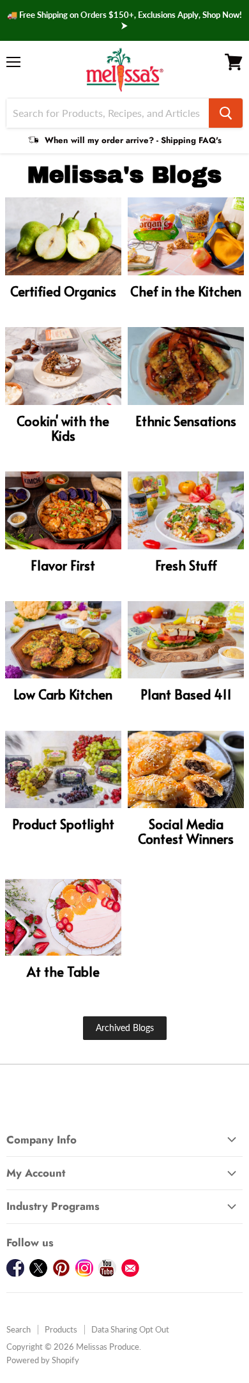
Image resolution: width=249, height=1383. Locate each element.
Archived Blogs (125, 1027)
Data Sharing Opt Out (130, 1329)
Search (18, 1329)
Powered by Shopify (42, 1360)
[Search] (226, 113)
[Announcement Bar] (124, 20)
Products (61, 1329)
